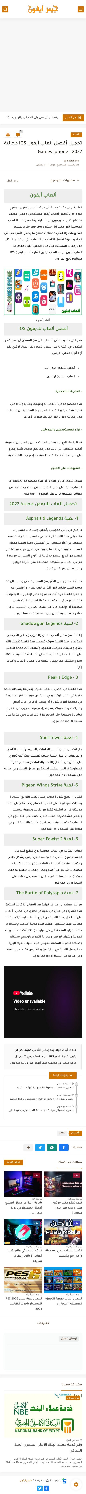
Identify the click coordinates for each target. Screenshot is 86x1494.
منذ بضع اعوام (64, 1083)
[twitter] (40, 1488)
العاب (76, 134)
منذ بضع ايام (73, 1198)
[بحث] (5, 9)
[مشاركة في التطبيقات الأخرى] (28, 1147)
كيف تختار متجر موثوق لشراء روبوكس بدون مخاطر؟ (67, 1208)
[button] (64, 1147)
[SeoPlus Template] (64, 1481)
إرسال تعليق (69, 1338)
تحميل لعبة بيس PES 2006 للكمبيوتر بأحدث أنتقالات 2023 (24, 1304)
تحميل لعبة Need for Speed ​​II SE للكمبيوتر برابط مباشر (42, 1099)
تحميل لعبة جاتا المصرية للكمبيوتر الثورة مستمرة (45, 1088)
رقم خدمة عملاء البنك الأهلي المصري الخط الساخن (48, 1448)
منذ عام (35, 1198)
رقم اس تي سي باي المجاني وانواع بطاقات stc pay (32, 117)
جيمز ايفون (25, 1480)
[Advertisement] (43, 65)
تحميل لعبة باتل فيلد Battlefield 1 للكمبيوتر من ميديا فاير (41, 1110)
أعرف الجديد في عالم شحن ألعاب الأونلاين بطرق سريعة (24, 1256)
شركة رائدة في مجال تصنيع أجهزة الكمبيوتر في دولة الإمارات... (23, 1208)
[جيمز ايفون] (43, 9)
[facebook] (46, 1488)
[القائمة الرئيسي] (81, 9)
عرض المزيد (13, 1162)
